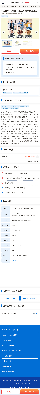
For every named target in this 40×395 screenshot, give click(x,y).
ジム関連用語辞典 (8, 371)
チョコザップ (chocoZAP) (24, 6)
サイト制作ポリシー (15, 380)
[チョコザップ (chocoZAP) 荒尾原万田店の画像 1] (7, 43)
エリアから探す (8, 356)
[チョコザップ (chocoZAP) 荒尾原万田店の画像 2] (17, 43)
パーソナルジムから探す (10, 330)
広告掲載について (27, 383)
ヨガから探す (7, 340)
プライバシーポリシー (14, 383)
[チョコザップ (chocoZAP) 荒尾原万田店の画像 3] (27, 43)
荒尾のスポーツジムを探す (30, 298)
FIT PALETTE (5, 6)
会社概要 (5, 380)
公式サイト (10, 51)
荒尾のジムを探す (10, 298)
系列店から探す (8, 361)
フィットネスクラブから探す (12, 350)
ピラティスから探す (9, 345)
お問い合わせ (26, 380)
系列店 (12, 6)
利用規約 (34, 380)
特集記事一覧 (7, 366)
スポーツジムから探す (10, 335)
